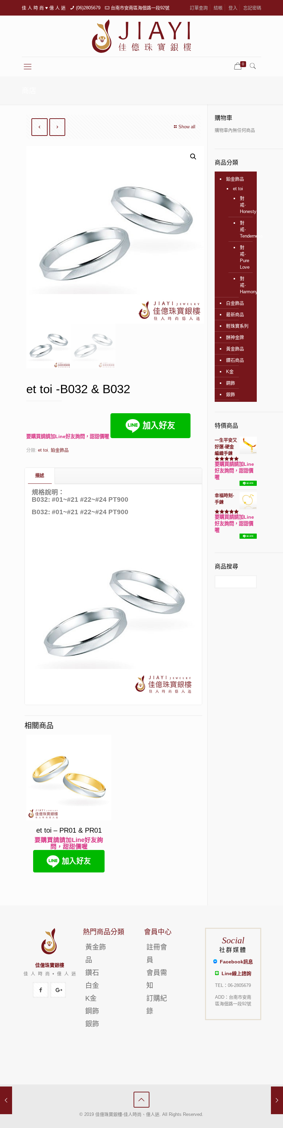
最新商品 (235, 314)
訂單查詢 (199, 7)
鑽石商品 (235, 360)
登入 (232, 7)
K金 (230, 371)
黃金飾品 (235, 348)
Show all (186, 126)
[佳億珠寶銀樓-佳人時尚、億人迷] (141, 36)
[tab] (40, 475)
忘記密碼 (252, 7)
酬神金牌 (235, 337)
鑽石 (92, 973)
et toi (43, 450)
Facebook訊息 (235, 961)
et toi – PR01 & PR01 (69, 830)
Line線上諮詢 (235, 973)
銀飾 (230, 394)
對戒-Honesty (243, 205)
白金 (92, 985)
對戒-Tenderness (243, 229)
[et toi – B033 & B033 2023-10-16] (277, 1100)
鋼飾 (230, 383)
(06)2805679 (88, 7)
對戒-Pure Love (243, 257)
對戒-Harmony (243, 285)
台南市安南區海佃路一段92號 (140, 7)
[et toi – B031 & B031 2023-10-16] (6, 1100)
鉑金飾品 (60, 450)
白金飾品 (235, 303)
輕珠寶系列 (237, 326)
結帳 (218, 7)
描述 (39, 475)
